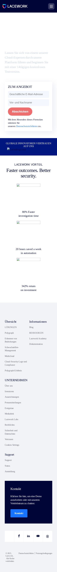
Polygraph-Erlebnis (13, 370)
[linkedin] (28, 536)
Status (7, 466)
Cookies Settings (12, 445)
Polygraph (9, 333)
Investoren (9, 391)
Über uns (9, 386)
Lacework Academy (38, 338)
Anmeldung (10, 471)
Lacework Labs (11, 419)
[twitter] (9, 536)
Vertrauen (9, 439)
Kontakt (19, 513)
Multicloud (9, 356)
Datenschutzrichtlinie (26, 553)
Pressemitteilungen (13, 402)
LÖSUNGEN (11, 327)
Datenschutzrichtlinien (27, 126)
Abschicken (20, 111)
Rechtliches (10, 425)
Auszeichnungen (12, 397)
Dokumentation (36, 344)
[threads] (47, 536)
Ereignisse (9, 408)
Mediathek (9, 414)
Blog (31, 327)
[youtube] (38, 536)
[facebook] (19, 536)
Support (8, 460)
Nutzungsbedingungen (44, 553)
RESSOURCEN (36, 333)
